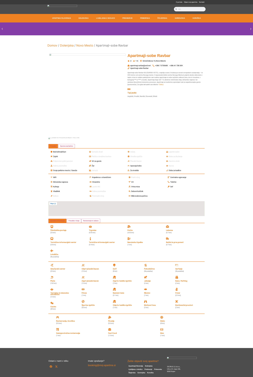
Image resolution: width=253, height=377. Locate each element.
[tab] (53, 146)
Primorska (145, 18)
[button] (2, 29)
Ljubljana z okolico (105, 18)
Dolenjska (84, 18)
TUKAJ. (161, 84)
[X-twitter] (56, 366)
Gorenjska (180, 18)
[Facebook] (50, 366)
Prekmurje (127, 18)
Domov (52, 45)
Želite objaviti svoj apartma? (143, 361)
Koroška (197, 18)
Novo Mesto (84, 45)
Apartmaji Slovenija (61, 18)
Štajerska (162, 18)
